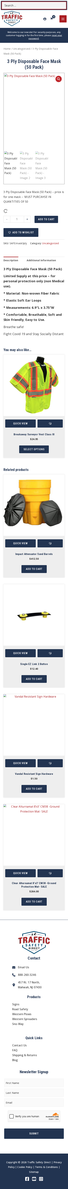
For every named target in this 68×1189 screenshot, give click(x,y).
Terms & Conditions (46, 1167)
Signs (15, 1004)
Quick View (20, 423)
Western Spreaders (24, 1019)
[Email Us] (20, 967)
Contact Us (19, 1045)
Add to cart (46, 219)
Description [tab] (10, 260)
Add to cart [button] (34, 569)
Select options (34, 449)
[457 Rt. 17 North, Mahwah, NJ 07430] (26, 985)
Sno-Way (18, 1024)
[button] (58, 79)
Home (7, 48)
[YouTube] (34, 1179)
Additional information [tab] (41, 260)
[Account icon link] (44, 19)
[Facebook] (27, 1179)
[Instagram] (41, 1179)
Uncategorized (21, 48)
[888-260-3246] (24, 974)
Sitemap (34, 1172)
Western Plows (21, 1014)
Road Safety (20, 1009)
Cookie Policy (24, 1167)
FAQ (14, 1050)
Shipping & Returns (24, 1055)
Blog (15, 1060)
